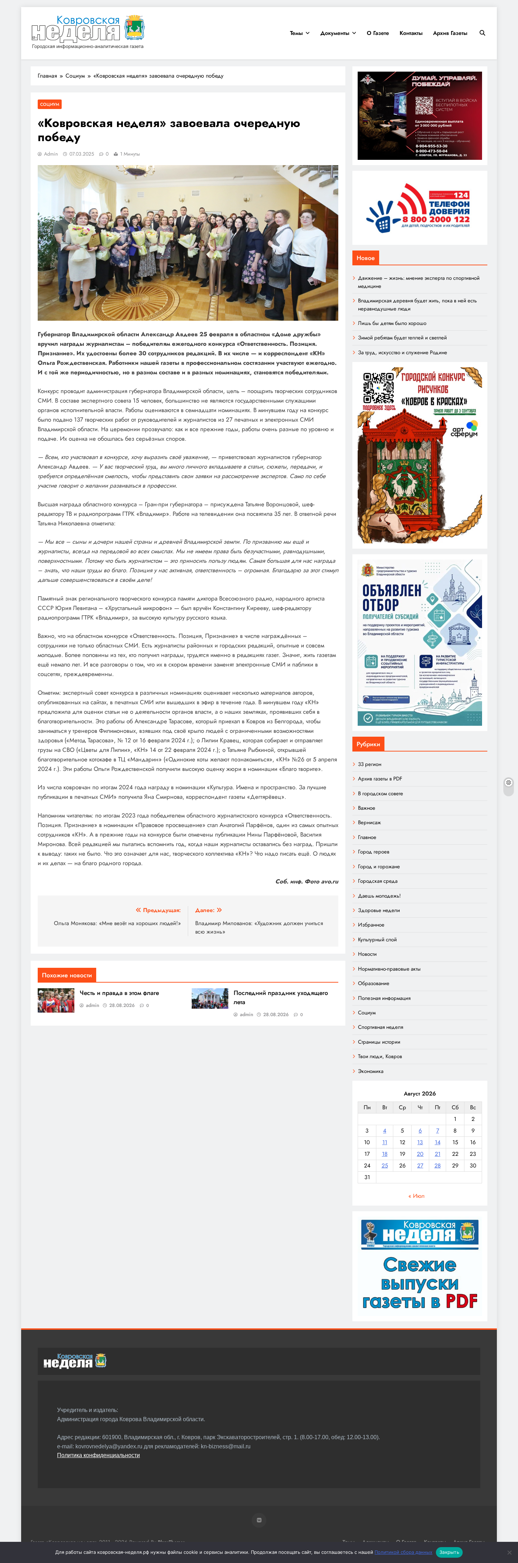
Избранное (371, 925)
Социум (49, 104)
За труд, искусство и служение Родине (402, 352)
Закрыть (449, 1552)
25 (385, 1165)
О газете (378, 33)
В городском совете (380, 793)
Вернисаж (369, 822)
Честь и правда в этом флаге (119, 992)
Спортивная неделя (380, 1027)
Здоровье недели (379, 910)
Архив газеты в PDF (380, 779)
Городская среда (377, 881)
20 (420, 1154)
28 (437, 1165)
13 (420, 1142)
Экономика (370, 1071)
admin (51, 153)
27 (420, 1165)
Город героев (373, 852)
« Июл (416, 1196)
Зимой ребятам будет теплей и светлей (402, 338)
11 (384, 1142)
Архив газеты (450, 33)
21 (437, 1154)
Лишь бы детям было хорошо (392, 323)
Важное (366, 808)
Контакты (411, 33)
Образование (373, 983)
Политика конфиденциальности (98, 1455)
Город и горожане (379, 866)
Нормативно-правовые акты (389, 969)
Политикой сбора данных (403, 1552)
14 (437, 1142)
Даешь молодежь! (379, 896)
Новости (367, 954)
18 (385, 1154)
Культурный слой (377, 939)
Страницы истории (379, 1042)
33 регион (369, 764)
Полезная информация (384, 998)
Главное (367, 837)
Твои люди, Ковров (380, 1056)
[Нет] (509, 1552)
